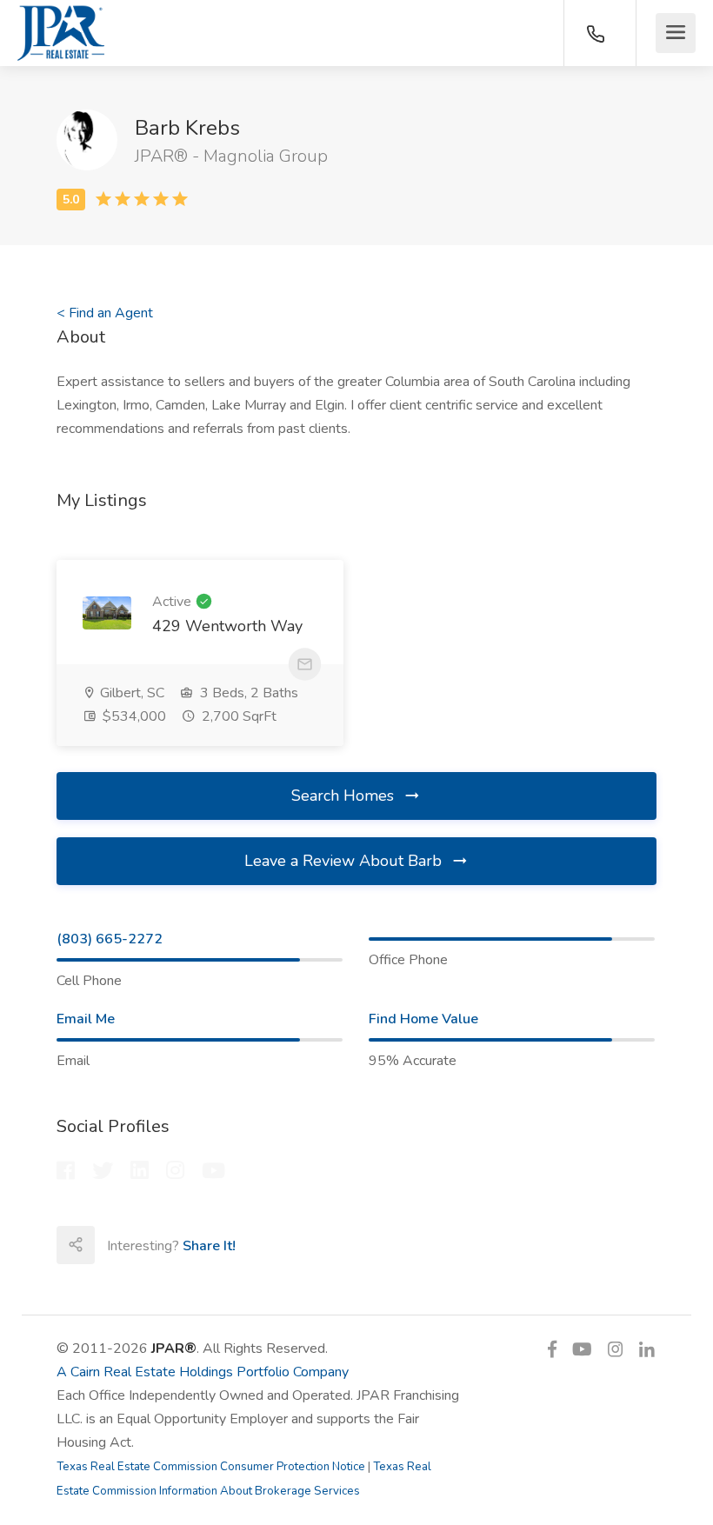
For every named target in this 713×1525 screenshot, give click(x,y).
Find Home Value (423, 1019)
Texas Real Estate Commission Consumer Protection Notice (211, 1467)
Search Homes (344, 795)
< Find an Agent (105, 313)
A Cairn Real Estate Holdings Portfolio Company (203, 1372)
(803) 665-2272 (110, 939)
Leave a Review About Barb (345, 860)
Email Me (86, 1019)
